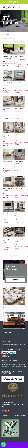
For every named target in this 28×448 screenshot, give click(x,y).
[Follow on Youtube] (8, 411)
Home (4, 34)
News (12, 402)
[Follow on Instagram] (5, 411)
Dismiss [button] (18, 446)
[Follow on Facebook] (2, 411)
